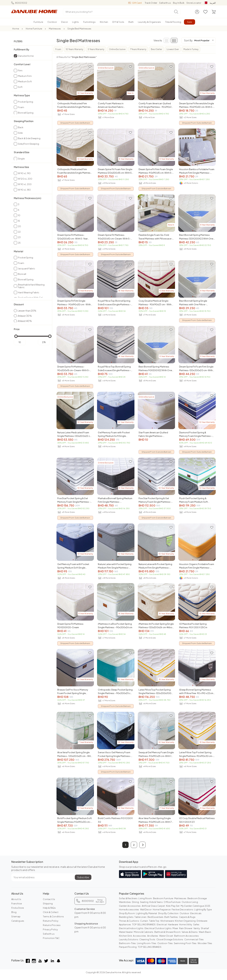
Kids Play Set (173, 906)
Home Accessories (129, 909)
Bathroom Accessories (186, 935)
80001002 (21, 2)
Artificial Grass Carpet (153, 906)
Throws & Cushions (129, 920)
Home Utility (185, 924)
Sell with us (165, 2)
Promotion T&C (51, 938)
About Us (16, 899)
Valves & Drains (190, 932)
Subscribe (83, 877)
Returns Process (51, 925)
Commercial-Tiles (194, 939)
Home (15, 28)
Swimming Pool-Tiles (185, 943)
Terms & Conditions (53, 916)
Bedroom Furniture (163, 898)
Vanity (196, 928)
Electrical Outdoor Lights (158, 928)
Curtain (144, 920)
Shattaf (205, 928)
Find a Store (17, 908)
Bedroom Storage (197, 898)
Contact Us (49, 899)
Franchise (16, 903)
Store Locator (193, 2)
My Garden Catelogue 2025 (195, 906)
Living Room (145, 898)
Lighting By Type (203, 909)
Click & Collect (50, 912)
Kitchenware (167, 920)
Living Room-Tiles (146, 943)
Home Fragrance (162, 909)
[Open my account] (197, 12)
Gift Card (137, 2)
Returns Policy (50, 920)
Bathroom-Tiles (127, 943)
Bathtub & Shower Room (167, 932)
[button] (142, 845)
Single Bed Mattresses (79, 28)
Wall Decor (146, 909)
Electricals (195, 913)
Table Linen (140, 917)
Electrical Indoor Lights (131, 928)
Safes (196, 924)
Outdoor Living (190, 902)
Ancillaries (152, 935)
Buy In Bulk (178, 2)
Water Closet (166, 935)
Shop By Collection (168, 913)
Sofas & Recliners (128, 898)
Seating (144, 902)
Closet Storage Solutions (169, 939)
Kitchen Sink (125, 935)
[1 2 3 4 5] (197, 147)
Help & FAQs (49, 908)
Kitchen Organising (185, 920)
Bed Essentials (155, 917)
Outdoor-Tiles (165, 943)
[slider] (16, 336)
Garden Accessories (130, 906)
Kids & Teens (156, 902)
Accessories (139, 935)
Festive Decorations (182, 909)
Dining (135, 902)
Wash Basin (205, 932)
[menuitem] (38, 22)
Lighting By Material (146, 913)
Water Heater (126, 932)
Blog (13, 912)
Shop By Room (127, 913)
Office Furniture (172, 902)
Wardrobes (125, 902)
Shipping (48, 903)
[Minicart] (214, 12)
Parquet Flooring (128, 947)
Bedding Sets (126, 917)
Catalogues (17, 920)
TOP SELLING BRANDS (144, 924)
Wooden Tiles (205, 943)
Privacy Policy (50, 929)
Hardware (173, 924)
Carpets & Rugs (187, 917)
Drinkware (202, 920)
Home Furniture (34, 28)
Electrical (162, 924)
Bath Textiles (171, 917)
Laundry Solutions (128, 939)
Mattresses (55, 28)
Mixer (175, 928)
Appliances (125, 924)
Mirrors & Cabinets (143, 932)
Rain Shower (185, 928)
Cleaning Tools (147, 939)
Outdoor (184, 913)
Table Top (154, 920)
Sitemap (15, 916)
